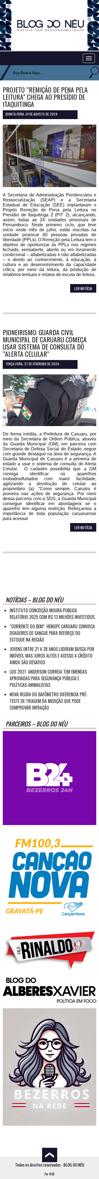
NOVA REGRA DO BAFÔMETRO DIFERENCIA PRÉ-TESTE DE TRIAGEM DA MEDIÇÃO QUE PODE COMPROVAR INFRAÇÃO (49, 701)
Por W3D (49, 1174)
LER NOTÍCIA (83, 288)
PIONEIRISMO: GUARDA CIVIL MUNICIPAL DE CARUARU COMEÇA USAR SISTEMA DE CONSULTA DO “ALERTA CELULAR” (45, 343)
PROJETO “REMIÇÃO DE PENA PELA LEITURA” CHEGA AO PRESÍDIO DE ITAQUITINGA (45, 96)
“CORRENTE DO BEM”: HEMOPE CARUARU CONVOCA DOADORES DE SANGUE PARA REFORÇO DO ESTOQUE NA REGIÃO (52, 633)
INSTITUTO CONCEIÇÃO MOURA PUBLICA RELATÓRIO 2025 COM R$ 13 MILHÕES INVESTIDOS (52, 613)
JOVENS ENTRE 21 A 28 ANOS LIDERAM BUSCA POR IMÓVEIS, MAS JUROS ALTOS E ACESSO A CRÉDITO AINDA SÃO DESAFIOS (52, 656)
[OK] (93, 73)
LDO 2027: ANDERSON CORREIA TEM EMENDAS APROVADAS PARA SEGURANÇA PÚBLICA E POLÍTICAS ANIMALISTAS (48, 678)
